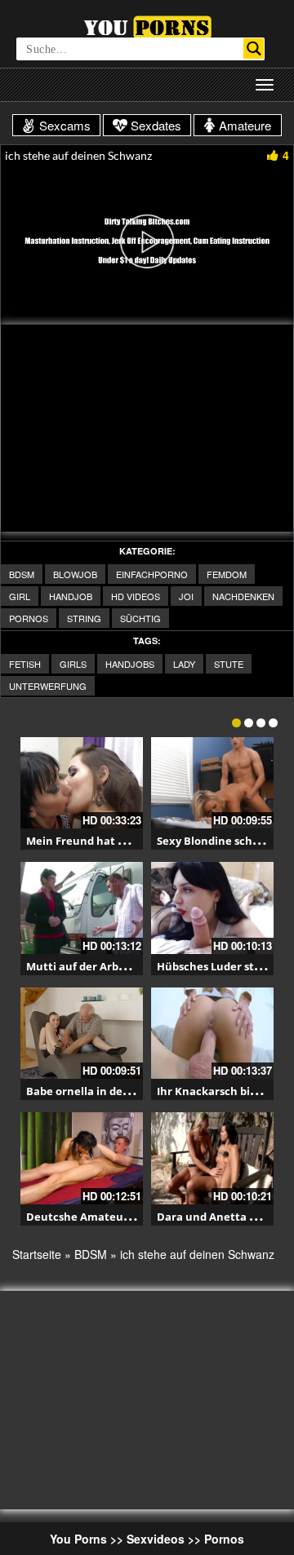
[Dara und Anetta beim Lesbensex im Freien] (212, 1158)
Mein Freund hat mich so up (100, 840)
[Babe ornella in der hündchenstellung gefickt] (81, 1033)
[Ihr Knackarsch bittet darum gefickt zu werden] (212, 1033)
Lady (184, 663)
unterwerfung (48, 685)
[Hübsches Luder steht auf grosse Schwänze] (212, 908)
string (84, 618)
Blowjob (75, 574)
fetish (25, 663)
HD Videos (135, 596)
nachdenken (243, 596)
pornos (28, 618)
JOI (186, 596)
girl (19, 596)
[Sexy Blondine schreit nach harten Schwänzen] (212, 783)
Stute (228, 663)
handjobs (129, 663)
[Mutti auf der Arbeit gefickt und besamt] (81, 908)
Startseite (36, 1254)
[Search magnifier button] (253, 48)
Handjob (70, 596)
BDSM (21, 574)
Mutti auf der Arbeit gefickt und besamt (132, 966)
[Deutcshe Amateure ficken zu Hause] (81, 1158)
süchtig (140, 618)
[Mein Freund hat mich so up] (81, 783)
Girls (73, 663)
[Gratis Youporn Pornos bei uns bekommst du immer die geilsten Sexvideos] (147, 25)
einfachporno (152, 574)
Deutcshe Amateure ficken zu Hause (123, 1216)
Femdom (227, 574)
